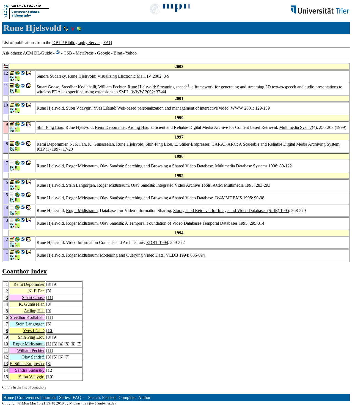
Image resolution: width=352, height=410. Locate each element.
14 (6, 370)
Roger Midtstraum (82, 166)
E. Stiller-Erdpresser (191, 144)
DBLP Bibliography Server (76, 42)
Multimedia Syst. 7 (295, 127)
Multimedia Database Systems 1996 (246, 166)
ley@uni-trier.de (102, 403)
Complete (127, 397)
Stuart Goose (48, 87)
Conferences (28, 397)
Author (144, 397)
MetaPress (85, 53)
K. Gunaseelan (101, 144)
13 (6, 363)
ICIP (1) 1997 (49, 149)
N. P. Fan (78, 144)
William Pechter (111, 87)
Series (64, 397)
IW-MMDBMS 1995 (233, 198)
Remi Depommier (110, 127)
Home (8, 397)
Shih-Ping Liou (50, 127)
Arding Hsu (138, 127)
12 (6, 357)
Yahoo (131, 53)
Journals (49, 397)
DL (37, 53)
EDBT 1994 (157, 242)
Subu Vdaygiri (79, 108)
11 (50, 297)
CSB (68, 53)
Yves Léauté (104, 108)
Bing (118, 53)
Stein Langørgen (80, 185)
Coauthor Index (24, 271)
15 (6, 376)
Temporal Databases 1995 (225, 223)
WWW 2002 (142, 91)
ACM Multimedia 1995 (233, 185)
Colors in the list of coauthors (24, 387)
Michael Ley (78, 403)
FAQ (107, 42)
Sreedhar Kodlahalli (78, 87)
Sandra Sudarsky (51, 76)
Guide (46, 53)
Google (103, 53)
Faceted (109, 397)
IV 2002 (154, 76)
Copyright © (11, 403)
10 (50, 330)
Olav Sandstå (111, 166)
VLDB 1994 (177, 255)
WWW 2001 (242, 108)
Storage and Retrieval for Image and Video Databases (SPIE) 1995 (231, 210)
